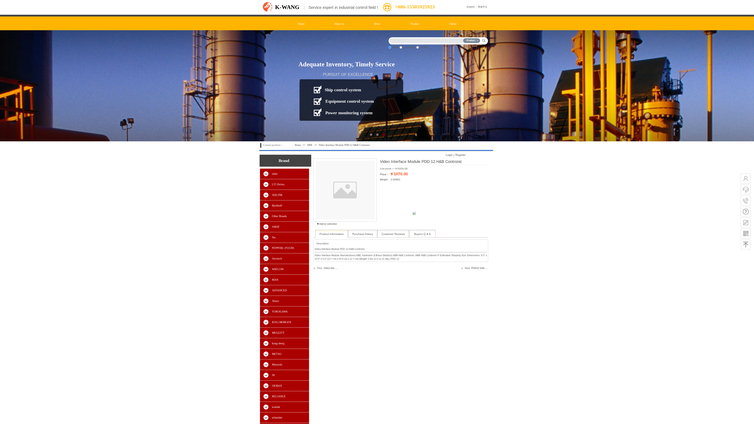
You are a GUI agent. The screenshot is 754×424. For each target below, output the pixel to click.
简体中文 (482, 6)
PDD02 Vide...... (476, 268)
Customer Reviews (393, 234)
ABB (309, 144)
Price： (384, 174)
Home (298, 144)
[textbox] (427, 40)
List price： (387, 168)
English (471, 6)
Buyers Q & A (422, 234)
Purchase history (362, 234)
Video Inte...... (327, 268)
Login (449, 154)
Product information (331, 234)
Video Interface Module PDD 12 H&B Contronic (344, 144)
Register (460, 154)
